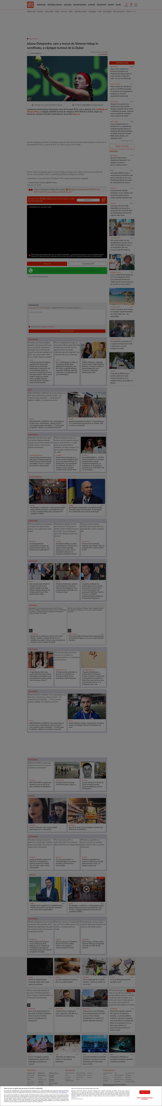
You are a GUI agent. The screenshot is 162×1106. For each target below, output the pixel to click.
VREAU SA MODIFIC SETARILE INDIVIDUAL (145, 1098)
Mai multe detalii (63, 1092)
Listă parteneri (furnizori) (77, 1098)
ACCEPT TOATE (145, 1092)
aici (62, 1098)
